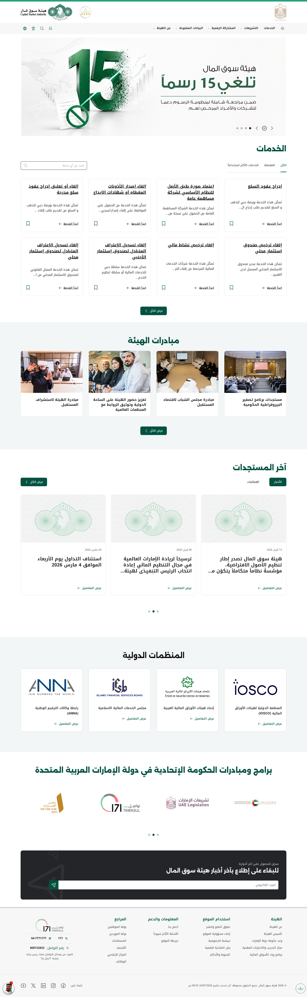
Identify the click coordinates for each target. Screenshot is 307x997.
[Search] (53, 885)
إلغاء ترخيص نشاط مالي (191, 245)
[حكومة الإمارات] (280, 12)
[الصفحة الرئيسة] (282, 28)
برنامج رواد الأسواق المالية (266, 955)
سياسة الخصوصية (219, 941)
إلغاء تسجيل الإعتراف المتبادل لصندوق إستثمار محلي (53, 251)
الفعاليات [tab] (253, 482)
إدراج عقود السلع (265, 186)
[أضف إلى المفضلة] (231, 223)
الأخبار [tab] (278, 482)
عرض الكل (156, 311)
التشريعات (251, 28)
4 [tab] (237, 128)
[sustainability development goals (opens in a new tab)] (119, 803)
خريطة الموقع (169, 941)
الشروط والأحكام (220, 955)
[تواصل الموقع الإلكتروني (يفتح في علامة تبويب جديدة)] (49, 925)
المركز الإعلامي (116, 955)
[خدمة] (24, 165)
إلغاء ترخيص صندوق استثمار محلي (262, 248)
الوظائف (121, 961)
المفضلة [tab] (269, 165)
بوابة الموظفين (117, 927)
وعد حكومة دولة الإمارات (267, 941)
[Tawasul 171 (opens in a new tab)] (255, 803)
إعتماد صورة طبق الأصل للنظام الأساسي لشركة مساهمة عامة (191, 192)
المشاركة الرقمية (224, 28)
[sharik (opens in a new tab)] (52, 803)
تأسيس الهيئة (273, 934)
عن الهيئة (164, 28)
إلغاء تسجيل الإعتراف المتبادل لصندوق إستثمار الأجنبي (121, 251)
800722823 (37, 948)
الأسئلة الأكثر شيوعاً (166, 934)
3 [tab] (241, 128)
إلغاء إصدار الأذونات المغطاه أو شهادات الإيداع (119, 189)
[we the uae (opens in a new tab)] (187, 803)
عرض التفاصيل (272, 588)
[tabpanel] (243, 545)
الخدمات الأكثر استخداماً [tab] (243, 165)
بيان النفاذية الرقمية (217, 948)
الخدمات (269, 28)
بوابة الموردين (117, 934)
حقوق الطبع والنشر (218, 927)
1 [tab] (250, 128)
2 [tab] (246, 128)
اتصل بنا (173, 927)
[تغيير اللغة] (25, 28)
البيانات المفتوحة (191, 28)
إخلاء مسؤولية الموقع (216, 934)
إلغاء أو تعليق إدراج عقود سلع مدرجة (53, 189)
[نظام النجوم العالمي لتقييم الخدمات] (85, 12)
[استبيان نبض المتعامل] (301, 988)
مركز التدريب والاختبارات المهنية (262, 948)
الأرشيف (121, 948)
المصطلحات (119, 941)
